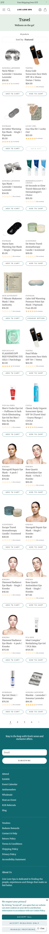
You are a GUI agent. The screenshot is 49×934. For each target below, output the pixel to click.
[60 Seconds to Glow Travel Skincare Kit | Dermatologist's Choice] (36, 167)
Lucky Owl (31, 126)
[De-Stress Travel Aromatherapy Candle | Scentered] (36, 227)
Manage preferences (24, 929)
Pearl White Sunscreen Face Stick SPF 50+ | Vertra (36, 356)
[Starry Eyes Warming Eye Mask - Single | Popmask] (13, 227)
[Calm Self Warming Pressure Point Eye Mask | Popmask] (36, 282)
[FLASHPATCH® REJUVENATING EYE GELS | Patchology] (13, 337)
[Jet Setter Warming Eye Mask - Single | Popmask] (13, 113)
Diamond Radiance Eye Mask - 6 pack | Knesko (12, 643)
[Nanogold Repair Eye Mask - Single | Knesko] (36, 511)
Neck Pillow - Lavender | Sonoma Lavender (12, 74)
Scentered (31, 241)
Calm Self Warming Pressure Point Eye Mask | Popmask (35, 301)
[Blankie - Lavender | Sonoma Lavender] (36, 679)
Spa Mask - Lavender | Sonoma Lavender (12, 186)
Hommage (7, 692)
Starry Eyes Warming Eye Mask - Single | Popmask (12, 246)
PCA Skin (30, 637)
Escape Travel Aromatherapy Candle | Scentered (11, 530)
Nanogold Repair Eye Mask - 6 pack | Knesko (12, 472)
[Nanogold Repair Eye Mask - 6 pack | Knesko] (13, 453)
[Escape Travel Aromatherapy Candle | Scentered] (13, 511)
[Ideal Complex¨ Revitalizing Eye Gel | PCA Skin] (36, 624)
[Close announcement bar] (46, 2)
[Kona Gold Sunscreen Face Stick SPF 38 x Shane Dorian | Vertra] (36, 55)
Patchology (8, 351)
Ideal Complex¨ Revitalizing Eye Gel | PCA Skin (36, 643)
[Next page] (39, 722)
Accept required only (24, 923)
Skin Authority (10, 296)
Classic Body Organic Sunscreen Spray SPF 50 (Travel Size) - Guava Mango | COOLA (36, 414)
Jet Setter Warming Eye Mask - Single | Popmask (12, 132)
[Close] (47, 900)
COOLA (29, 405)
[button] (4, 9)
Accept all (24, 917)
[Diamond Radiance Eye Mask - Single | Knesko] (13, 566)
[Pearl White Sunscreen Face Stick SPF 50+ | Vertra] (36, 337)
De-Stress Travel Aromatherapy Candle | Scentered (35, 246)
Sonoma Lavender (11, 68)
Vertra (29, 68)
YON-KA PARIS (8, 405)
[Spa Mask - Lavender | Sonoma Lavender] (13, 167)
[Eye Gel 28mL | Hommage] (13, 679)
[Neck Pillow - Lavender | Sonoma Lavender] (13, 55)
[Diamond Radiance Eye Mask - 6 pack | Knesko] (13, 624)
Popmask (6, 126)
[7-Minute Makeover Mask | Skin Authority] (13, 282)
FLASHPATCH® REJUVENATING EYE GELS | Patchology (12, 356)
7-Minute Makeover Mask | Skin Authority (12, 301)
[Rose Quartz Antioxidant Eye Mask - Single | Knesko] (36, 566)
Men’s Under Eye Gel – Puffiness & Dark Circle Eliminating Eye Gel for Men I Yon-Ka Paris (12, 414)
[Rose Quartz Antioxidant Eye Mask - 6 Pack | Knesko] (36, 453)
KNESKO (6, 467)
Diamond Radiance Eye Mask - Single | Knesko (12, 585)
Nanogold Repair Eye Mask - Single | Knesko (36, 530)
